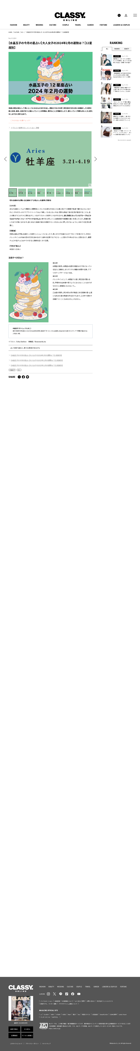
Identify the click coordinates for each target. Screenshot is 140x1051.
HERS (64, 1014)
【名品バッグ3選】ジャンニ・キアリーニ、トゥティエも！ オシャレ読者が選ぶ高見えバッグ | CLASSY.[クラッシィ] (122, 132)
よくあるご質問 (80, 1001)
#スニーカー (123, 885)
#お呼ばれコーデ (125, 881)
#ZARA (120, 888)
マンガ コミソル (45, 1017)
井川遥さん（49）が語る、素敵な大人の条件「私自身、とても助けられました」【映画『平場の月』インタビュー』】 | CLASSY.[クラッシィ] (71, 501)
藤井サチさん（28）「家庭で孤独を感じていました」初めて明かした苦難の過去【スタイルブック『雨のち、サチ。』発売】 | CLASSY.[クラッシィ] (29, 792)
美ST (74, 1014)
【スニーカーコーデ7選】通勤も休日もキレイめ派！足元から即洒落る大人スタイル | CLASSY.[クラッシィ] (122, 104)
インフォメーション (46, 1001)
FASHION (13, 25)
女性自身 (95, 1014)
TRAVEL (78, 25)
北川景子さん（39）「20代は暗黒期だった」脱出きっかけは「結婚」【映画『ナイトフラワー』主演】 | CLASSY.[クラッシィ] (28, 619)
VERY (52, 1014)
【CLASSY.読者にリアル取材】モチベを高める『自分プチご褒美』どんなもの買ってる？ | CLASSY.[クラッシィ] (72, 444)
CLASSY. (46, 1014)
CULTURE (52, 25)
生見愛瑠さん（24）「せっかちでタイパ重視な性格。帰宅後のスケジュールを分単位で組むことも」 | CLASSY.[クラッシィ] (29, 501)
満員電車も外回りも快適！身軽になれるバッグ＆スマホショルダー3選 (29, 444)
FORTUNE (103, 25)
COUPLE (65, 25)
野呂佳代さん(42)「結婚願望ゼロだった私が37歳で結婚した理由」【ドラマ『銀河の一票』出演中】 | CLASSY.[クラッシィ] (71, 792)
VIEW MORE (116, 962)
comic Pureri (123, 1014)
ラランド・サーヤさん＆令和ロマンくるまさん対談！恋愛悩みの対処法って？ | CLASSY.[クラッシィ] (71, 617)
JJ (41, 1014)
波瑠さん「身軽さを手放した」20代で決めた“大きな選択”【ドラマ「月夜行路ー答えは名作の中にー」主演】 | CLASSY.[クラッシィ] (71, 733)
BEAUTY (26, 25)
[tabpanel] (70, 836)
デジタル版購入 (76, 923)
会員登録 (57, 1001)
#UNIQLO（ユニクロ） (108, 888)
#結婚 (115, 885)
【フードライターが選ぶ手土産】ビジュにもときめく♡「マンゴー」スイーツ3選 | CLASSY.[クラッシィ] (71, 676)
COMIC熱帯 (113, 1014)
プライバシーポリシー (32, 1044)
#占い (19, 370)
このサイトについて (16, 1044)
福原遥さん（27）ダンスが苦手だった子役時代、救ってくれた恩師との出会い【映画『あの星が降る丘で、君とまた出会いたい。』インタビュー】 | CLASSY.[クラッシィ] (122, 60)
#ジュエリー (106, 881)
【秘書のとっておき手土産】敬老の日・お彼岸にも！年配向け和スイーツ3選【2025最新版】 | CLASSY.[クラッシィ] (71, 560)
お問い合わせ (91, 1001)
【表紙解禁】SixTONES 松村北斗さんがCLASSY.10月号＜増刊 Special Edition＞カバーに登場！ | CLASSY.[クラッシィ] (122, 75)
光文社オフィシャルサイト (105, 1001)
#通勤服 (115, 881)
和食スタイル (86, 1014)
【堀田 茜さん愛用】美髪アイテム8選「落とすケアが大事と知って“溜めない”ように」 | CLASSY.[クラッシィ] (122, 89)
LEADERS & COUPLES (121, 25)
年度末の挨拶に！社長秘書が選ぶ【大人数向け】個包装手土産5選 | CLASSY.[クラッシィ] (29, 732)
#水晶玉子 (12, 370)
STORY (58, 1014)
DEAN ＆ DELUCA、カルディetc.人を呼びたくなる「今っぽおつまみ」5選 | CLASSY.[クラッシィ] (29, 676)
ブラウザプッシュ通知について (68, 1004)
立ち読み (76, 908)
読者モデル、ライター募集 (48, 1004)
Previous (124, 855)
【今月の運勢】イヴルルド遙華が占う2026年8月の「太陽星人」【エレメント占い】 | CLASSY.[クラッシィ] (28, 559)
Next (129, 855)
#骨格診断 (127, 888)
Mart (69, 1014)
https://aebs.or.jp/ (55, 1028)
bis (79, 1014)
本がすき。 (55, 1017)
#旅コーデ (108, 885)
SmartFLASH (104, 1014)
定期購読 (76, 916)
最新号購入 (76, 901)
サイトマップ (46, 1044)
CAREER (90, 25)
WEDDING (39, 25)
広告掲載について (67, 1001)
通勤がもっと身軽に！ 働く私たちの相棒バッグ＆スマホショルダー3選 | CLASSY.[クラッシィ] (122, 118)
